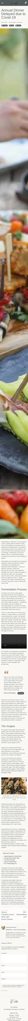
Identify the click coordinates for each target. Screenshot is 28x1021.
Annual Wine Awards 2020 (11, 858)
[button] (2, 3)
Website (3, 979)
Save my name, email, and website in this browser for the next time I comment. (13, 986)
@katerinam (9, 929)
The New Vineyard (9, 860)
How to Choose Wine (10, 861)
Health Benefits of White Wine (13, 856)
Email (3, 972)
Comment (4, 953)
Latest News (19, 22)
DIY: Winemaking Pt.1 (10, 863)
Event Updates (12, 22)
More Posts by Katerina (20, 929)
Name (3, 965)
